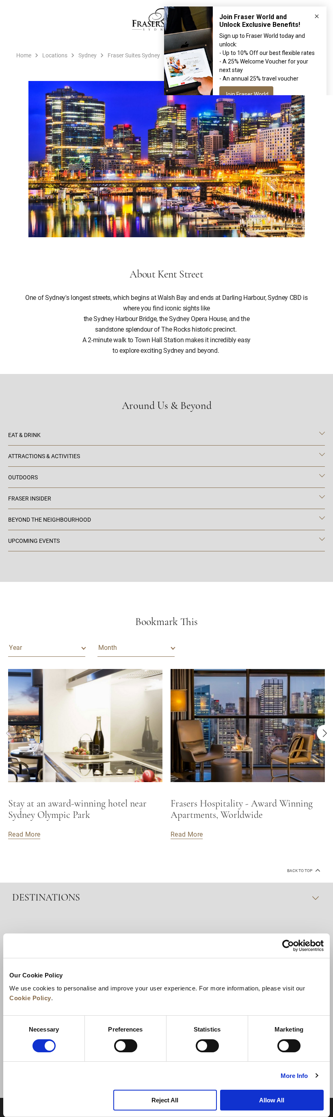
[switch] (125, 1045)
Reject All (164, 1100)
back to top (300, 870)
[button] (325, 733)
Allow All (271, 1100)
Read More (24, 834)
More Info (294, 1075)
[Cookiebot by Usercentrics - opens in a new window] (288, 946)
